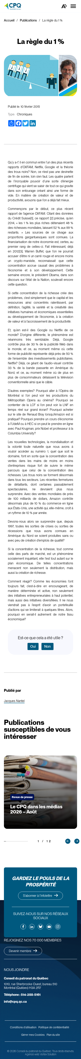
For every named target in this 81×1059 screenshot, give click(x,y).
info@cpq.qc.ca (15, 1001)
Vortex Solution (48, 1054)
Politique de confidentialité (53, 1027)
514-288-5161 (22, 995)
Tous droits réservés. (63, 1051)
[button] (67, 841)
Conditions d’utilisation (23, 1027)
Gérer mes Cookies (33, 1034)
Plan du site (53, 1034)
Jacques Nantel (14, 701)
